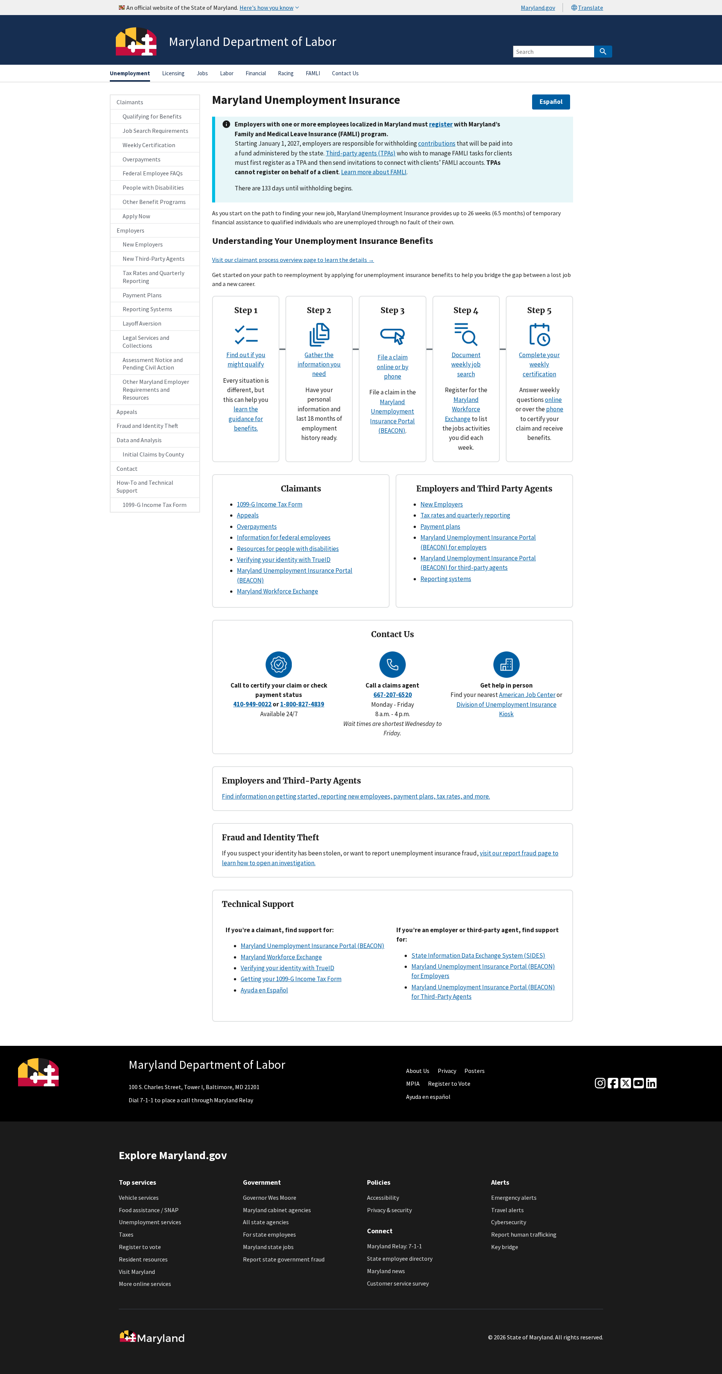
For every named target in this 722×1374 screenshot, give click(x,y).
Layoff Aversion (142, 323)
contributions (436, 143)
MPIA (413, 1083)
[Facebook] (613, 1083)
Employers (130, 230)
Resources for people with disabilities (288, 549)
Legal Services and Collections (146, 341)
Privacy (447, 1070)
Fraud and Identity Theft (147, 425)
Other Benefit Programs (154, 201)
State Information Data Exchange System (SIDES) (478, 955)
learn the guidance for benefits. (246, 418)
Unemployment (130, 73)
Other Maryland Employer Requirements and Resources (156, 389)
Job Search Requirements (155, 130)
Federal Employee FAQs (153, 173)
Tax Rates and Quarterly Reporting (153, 277)
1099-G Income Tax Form (155, 504)
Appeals (127, 411)
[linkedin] (651, 1083)
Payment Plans (142, 295)
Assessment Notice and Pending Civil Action (153, 363)
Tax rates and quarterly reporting (465, 515)
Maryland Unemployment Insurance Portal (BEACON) (312, 946)
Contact (127, 468)
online (553, 400)
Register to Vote (449, 1083)
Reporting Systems (147, 309)
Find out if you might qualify (245, 359)
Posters (474, 1070)
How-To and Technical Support (145, 486)
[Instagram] (600, 1083)
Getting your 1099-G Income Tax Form (291, 979)
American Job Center (527, 695)
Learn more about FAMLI (374, 172)
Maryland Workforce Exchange (462, 409)
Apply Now (136, 216)
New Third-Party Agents (154, 258)
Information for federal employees (284, 537)
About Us (417, 1070)
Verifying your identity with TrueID (284, 559)
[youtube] (638, 1083)
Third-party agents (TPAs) (361, 153)
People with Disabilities (153, 187)
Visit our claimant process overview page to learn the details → (293, 259)
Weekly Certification (149, 145)
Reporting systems (445, 579)
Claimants (130, 102)
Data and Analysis (139, 440)
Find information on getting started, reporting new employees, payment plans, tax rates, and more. (356, 796)
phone (554, 409)
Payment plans (440, 526)
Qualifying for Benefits (152, 116)
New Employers (143, 244)
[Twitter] (625, 1083)
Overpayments (142, 159)
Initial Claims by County (153, 454)
